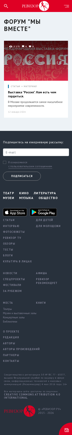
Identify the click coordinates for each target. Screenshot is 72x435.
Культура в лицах (16, 261)
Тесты (8, 249)
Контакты (11, 361)
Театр (8, 193)
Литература (45, 193)
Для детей (44, 220)
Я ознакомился (17, 162)
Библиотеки (10, 321)
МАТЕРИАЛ (30, 86)
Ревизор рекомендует (47, 281)
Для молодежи (48, 226)
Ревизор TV (12, 238)
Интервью (11, 226)
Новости (10, 273)
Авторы (9, 343)
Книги (41, 303)
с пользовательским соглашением (30, 166)
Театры (7, 309)
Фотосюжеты (14, 232)
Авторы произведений (16, 349)
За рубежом (12, 291)
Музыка (26, 198)
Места (8, 303)
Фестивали (12, 285)
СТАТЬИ (15, 86)
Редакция (11, 337)
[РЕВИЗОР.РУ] (35, 6)
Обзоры (9, 243)
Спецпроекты (14, 279)
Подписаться (22, 176)
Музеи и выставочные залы (16, 313)
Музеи (8, 198)
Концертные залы (14, 317)
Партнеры (11, 355)
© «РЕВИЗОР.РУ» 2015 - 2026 (49, 411)
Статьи (9, 220)
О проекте (11, 331)
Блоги (8, 255)
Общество (48, 198)
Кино (24, 193)
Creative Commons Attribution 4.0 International (32, 396)
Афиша (41, 273)
